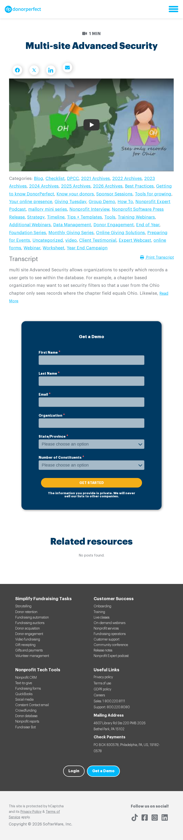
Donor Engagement (113, 225)
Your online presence (30, 202)
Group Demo (102, 202)
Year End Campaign (87, 248)
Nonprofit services (106, 628)
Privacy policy (103, 677)
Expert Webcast (135, 240)
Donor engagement (29, 634)
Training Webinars (136, 217)
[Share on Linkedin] (51, 70)
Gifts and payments (29, 650)
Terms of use (102, 683)
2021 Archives (95, 178)
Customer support (106, 639)
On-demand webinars (109, 623)
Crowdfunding (25, 710)
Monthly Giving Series (71, 233)
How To (125, 202)
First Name (48, 352)
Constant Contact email (32, 705)
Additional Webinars (30, 225)
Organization (50, 415)
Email (43, 394)
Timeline (56, 217)
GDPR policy (102, 689)
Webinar (32, 248)
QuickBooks (23, 694)
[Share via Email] (67, 67)
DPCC (73, 178)
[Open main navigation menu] (173, 9)
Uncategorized (47, 240)
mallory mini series (47, 209)
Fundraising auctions (29, 623)
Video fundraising (27, 639)
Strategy (36, 217)
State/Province (52, 436)
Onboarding (102, 606)
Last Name (48, 373)
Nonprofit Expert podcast (111, 656)
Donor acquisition (27, 628)
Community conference (111, 645)
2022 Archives (127, 178)
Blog (38, 178)
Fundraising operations (110, 634)
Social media (24, 699)
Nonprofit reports (27, 721)
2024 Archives (44, 186)
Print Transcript (159, 257)
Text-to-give (23, 683)
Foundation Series (27, 233)
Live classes (101, 617)
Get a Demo (103, 771)
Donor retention (26, 612)
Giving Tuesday (70, 202)
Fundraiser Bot (25, 727)
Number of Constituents (60, 457)
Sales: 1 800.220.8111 (109, 701)
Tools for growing (153, 194)
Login (73, 771)
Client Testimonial (97, 240)
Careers (99, 695)
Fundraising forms (28, 688)
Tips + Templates (84, 217)
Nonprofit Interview (89, 209)
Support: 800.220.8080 (112, 707)
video (71, 240)
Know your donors (75, 194)
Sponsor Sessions (114, 194)
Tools (109, 217)
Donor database (26, 716)
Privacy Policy (30, 812)
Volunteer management (32, 656)
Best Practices (139, 186)
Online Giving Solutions (120, 233)
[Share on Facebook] (17, 70)
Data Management (72, 225)
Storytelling (23, 606)
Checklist (55, 178)
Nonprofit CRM (26, 677)
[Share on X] (34, 70)
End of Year (147, 225)
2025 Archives (76, 186)
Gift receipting (25, 645)
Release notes (103, 650)
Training (99, 612)
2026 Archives (107, 186)
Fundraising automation (32, 617)
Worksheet (53, 248)
